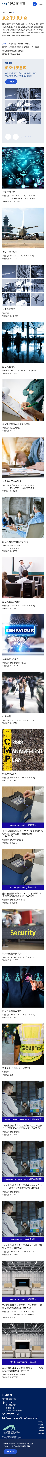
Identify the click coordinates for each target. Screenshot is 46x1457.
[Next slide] (16, 137)
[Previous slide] (8, 137)
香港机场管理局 (11, 1436)
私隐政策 (26, 1446)
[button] (25, 136)
